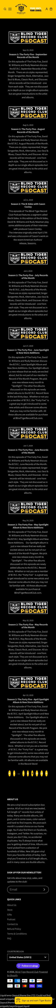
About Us (11, 905)
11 (41, 773)
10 (37, 773)
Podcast (11, 919)
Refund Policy (14, 928)
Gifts (9, 914)
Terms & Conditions (17, 933)
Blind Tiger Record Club (27, 971)
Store (9, 909)
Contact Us (12, 924)
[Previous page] (9, 773)
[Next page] (46, 773)
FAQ (9, 938)
